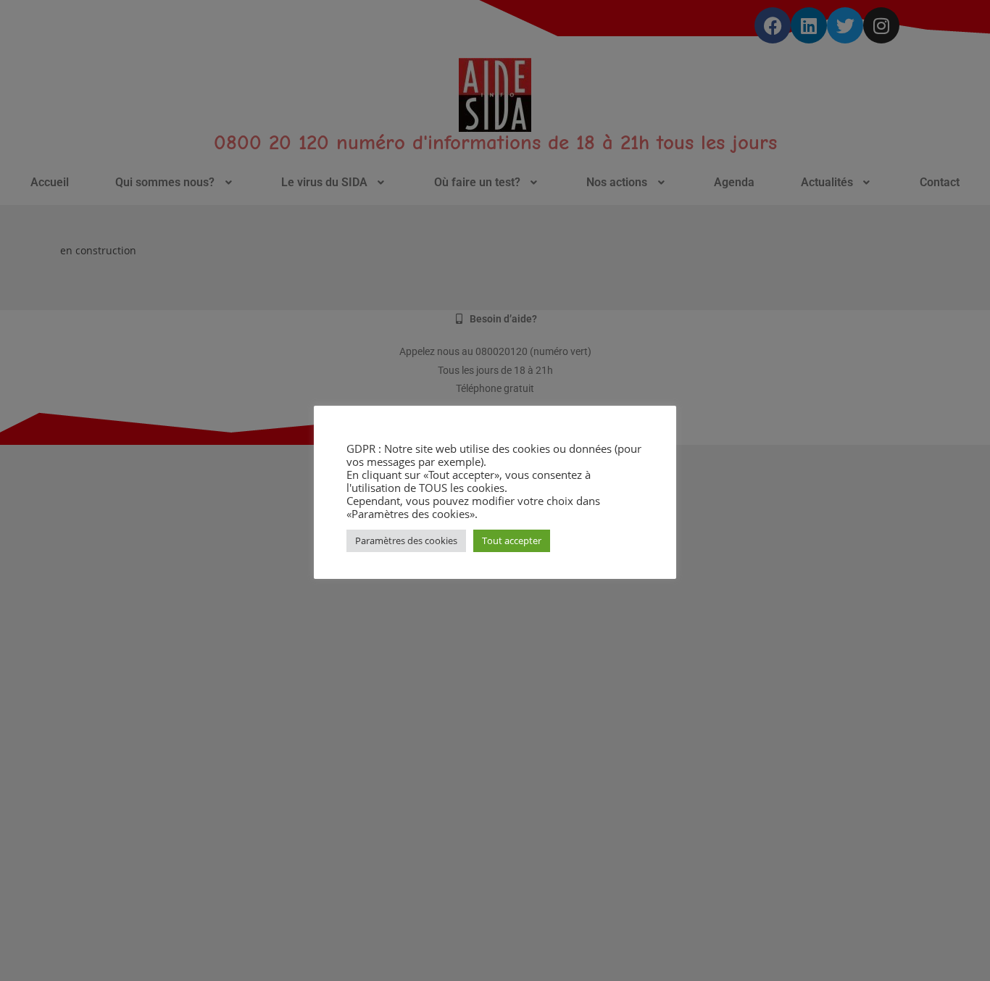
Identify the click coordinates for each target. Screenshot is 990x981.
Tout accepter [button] (511, 540)
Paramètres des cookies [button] (406, 540)
